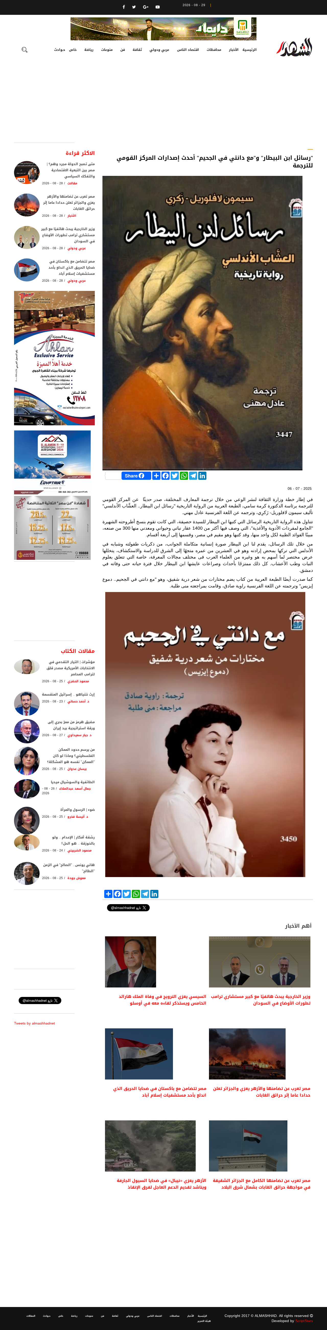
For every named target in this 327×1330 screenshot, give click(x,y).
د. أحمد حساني (78, 701)
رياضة (89, 50)
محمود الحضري (78, 681)
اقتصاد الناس (188, 50)
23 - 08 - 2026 (52, 701)
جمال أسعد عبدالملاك (75, 788)
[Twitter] (134, 7)
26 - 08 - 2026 (48, 791)
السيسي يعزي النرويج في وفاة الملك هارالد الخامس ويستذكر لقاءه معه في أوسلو (162, 1000)
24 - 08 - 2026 (52, 850)
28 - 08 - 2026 (52, 183)
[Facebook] (124, 7)
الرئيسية (249, 50)
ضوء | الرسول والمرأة (77, 809)
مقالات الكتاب (78, 651)
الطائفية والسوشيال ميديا (73, 782)
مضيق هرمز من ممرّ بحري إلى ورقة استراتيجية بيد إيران (71, 725)
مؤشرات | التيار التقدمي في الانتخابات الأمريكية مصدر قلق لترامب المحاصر (70, 668)
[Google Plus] (145, 7)
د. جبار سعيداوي (79, 735)
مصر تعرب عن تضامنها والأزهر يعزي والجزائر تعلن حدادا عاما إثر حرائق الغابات (261, 1092)
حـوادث (59, 50)
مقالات (72, 183)
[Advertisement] (163, 104)
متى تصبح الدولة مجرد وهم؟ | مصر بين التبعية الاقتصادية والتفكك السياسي (71, 170)
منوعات (107, 50)
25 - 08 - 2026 (52, 681)
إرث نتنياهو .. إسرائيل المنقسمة (68, 694)
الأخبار (234, 50)
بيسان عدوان (77, 769)
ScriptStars (304, 1320)
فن (122, 50)
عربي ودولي (159, 50)
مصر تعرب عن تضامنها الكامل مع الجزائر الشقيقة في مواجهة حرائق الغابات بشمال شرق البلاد (261, 1184)
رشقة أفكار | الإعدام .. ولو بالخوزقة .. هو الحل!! (73, 840)
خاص (73, 50)
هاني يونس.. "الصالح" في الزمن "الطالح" (69, 868)
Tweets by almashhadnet (34, 1023)
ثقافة (137, 50)
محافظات (214, 50)
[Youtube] (158, 7)
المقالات (30, 1316)
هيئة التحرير (204, 1321)
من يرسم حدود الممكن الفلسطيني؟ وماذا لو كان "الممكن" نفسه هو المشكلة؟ (71, 755)
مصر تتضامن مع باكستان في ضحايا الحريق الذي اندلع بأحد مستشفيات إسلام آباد (159, 1092)
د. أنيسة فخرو (77, 817)
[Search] (24, 50)
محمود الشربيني (79, 850)
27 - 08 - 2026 (52, 735)
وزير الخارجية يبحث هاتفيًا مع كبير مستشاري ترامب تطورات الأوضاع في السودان (260, 1000)
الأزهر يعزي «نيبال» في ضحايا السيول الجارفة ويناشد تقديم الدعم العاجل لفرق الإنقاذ (161, 1184)
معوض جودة (76, 878)
